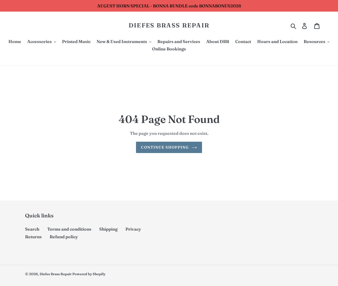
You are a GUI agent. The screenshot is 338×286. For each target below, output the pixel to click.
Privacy (133, 229)
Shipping (108, 229)
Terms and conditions (69, 229)
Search (32, 229)
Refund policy (64, 236)
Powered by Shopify (88, 274)
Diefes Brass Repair (169, 25)
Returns (33, 236)
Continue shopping (165, 147)
